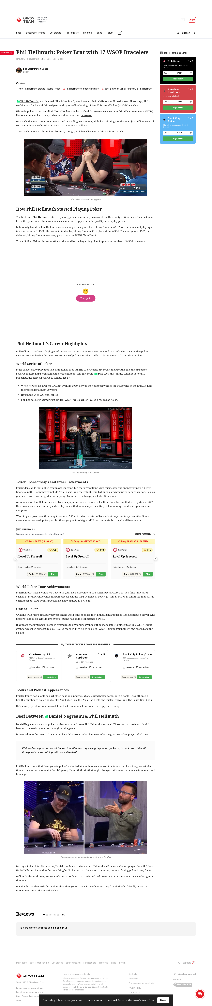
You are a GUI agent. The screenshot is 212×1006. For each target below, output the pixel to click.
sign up (63, 927)
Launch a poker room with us (30, 988)
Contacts (133, 974)
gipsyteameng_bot (187, 974)
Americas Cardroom (174, 91)
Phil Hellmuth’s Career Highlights (82, 88)
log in (53, 927)
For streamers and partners (29, 992)
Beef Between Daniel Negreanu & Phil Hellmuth (128, 88)
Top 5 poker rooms (175, 52)
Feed (18, 32)
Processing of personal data (141, 983)
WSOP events (43, 369)
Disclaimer (133, 978)
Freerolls (87, 32)
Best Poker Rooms (35, 32)
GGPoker (86, 115)
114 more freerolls (142, 534)
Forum (110, 32)
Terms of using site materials (76, 974)
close (163, 1000)
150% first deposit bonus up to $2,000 (42, 659)
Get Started (55, 32)
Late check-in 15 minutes (29, 567)
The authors (134, 992)
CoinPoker (174, 61)
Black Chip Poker (174, 120)
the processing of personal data (104, 1000)
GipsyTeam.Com (36, 982)
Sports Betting (73, 962)
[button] (155, 559)
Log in (192, 20)
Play (53, 574)
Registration (50, 677)
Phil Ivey (103, 373)
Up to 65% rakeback (84, 662)
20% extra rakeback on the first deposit (135, 659)
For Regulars (72, 32)
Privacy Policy (135, 988)
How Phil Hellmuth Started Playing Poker (39, 88)
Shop (99, 32)
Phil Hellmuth (29, 101)
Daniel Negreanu (66, 716)
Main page (21, 962)
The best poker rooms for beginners (87, 644)
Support (187, 962)
